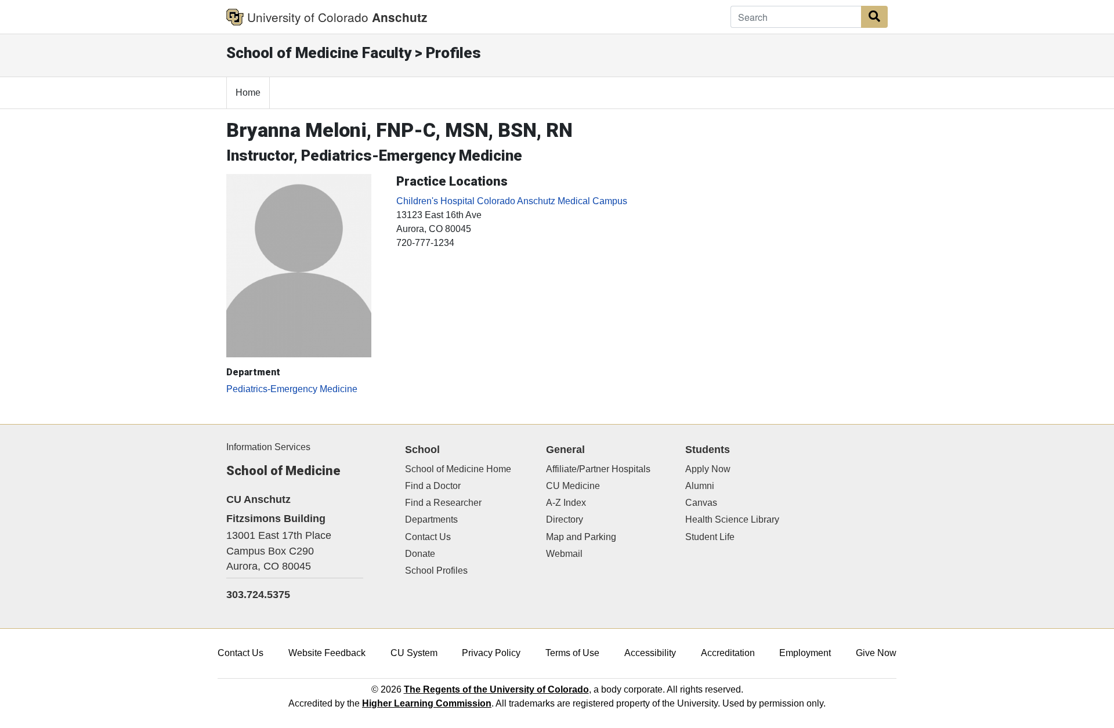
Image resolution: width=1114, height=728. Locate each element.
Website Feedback (327, 653)
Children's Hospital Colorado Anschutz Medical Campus (511, 201)
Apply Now (707, 469)
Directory (564, 519)
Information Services (268, 447)
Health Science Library (732, 519)
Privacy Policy (491, 653)
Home (248, 92)
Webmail (564, 554)
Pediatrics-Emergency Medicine (291, 389)
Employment (805, 653)
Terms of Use (572, 653)
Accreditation (728, 653)
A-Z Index (566, 503)
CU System (413, 653)
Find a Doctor (433, 486)
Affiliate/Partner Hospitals (598, 469)
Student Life (710, 537)
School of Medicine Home (458, 469)
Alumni (699, 486)
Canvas (701, 503)
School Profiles (436, 570)
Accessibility (650, 653)
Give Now (876, 653)
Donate (420, 554)
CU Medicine (573, 486)
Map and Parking (581, 537)
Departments (431, 519)
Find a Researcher (443, 503)
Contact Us (428, 537)
